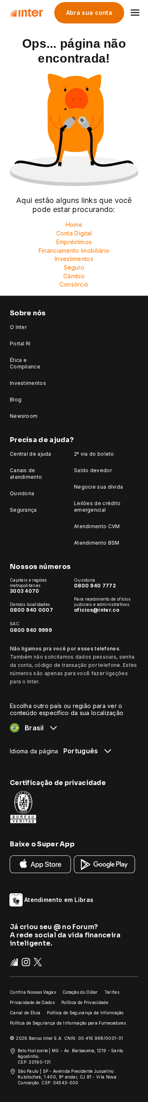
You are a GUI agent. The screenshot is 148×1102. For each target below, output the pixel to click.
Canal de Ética (25, 1012)
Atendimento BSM (97, 543)
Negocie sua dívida (98, 487)
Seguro (74, 267)
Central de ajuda (30, 454)
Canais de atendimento (26, 473)
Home (74, 224)
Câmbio (74, 276)
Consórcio (74, 284)
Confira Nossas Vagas (33, 992)
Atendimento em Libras (58, 899)
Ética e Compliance (25, 363)
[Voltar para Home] (26, 12)
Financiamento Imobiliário (74, 250)
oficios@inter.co (97, 610)
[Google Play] (104, 864)
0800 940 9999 (31, 630)
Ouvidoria (22, 493)
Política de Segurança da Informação (85, 1012)
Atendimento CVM (97, 526)
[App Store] (40, 864)
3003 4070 (24, 591)
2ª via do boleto (94, 454)
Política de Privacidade (84, 1002)
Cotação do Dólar (80, 992)
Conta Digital (74, 233)
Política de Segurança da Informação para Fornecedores (68, 1022)
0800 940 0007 (31, 610)
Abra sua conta (89, 12)
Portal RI (20, 343)
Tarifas (111, 992)
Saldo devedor (93, 470)
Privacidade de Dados (32, 1002)
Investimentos (74, 258)
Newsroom (23, 416)
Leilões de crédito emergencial (97, 506)
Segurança (23, 510)
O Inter (18, 327)
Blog (15, 399)
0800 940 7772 (95, 585)
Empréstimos (74, 241)
